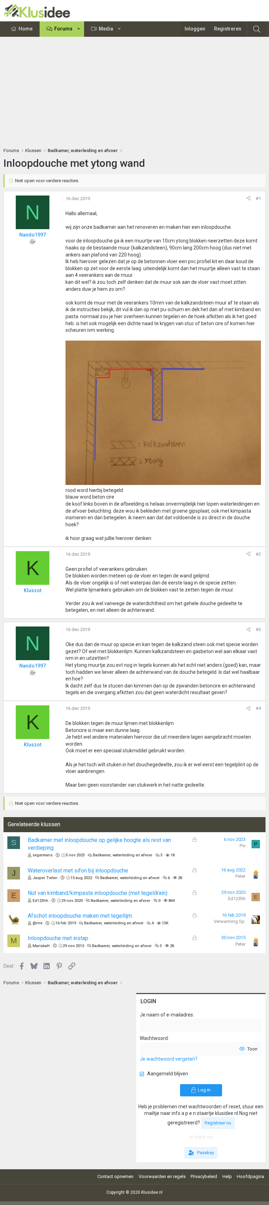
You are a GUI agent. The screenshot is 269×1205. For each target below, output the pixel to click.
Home (26, 29)
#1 (258, 198)
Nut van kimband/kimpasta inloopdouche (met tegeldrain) (97, 893)
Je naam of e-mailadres (166, 1015)
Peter (240, 876)
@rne (37, 923)
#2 (258, 554)
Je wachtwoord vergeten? (169, 1059)
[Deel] (248, 198)
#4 (258, 708)
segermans (43, 855)
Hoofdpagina (250, 1176)
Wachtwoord (154, 1038)
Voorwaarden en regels (162, 1176)
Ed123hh (40, 900)
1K (173, 855)
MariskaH (41, 946)
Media (106, 29)
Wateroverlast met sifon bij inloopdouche (78, 870)
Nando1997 (32, 235)
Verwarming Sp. (230, 921)
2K (180, 878)
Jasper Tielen (45, 878)
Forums (63, 29)
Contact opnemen (115, 1176)
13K (165, 923)
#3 (258, 629)
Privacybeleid (204, 1176)
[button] (79, 29)
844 (171, 900)
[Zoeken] (256, 29)
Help (227, 1176)
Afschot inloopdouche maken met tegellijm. (80, 915)
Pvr (243, 845)
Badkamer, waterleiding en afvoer (122, 855)
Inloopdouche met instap (58, 938)
